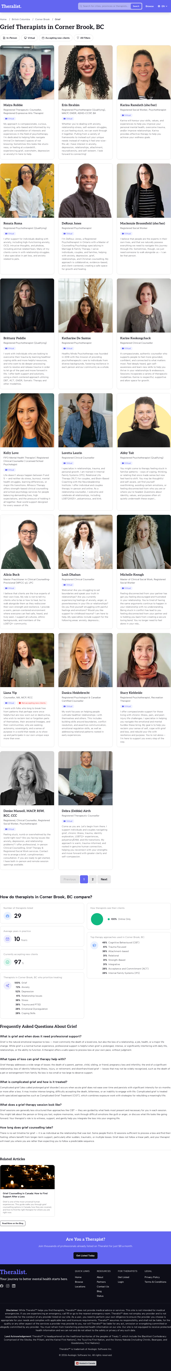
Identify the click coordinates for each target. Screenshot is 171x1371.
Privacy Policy (152, 1277)
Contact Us (103, 1286)
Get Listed (123, 1277)
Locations (80, 1286)
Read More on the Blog (12, 1223)
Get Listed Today (85, 1255)
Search (136, 6)
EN (163, 6)
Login (121, 1282)
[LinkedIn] (13, 1286)
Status (100, 1296)
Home (3, 19)
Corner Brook (42, 19)
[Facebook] (1, 1286)
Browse (150, 6)
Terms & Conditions (155, 1282)
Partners (101, 1282)
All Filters (85, 38)
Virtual (31, 38)
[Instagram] (7, 1286)
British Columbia (21, 19)
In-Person (12, 38)
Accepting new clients (57, 38)
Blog (99, 1291)
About (100, 1277)
